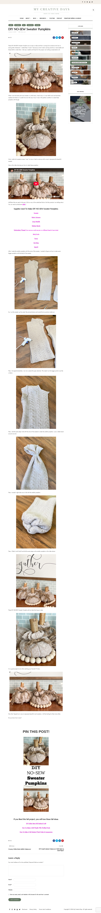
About (28, 18)
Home (22, 18)
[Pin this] (62, 37)
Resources (43, 18)
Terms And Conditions (45, 909)
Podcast (59, 18)
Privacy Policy (33, 909)
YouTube (52, 18)
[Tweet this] (57, 37)
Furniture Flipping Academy (72, 18)
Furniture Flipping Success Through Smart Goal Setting (80, 111)
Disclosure (24, 909)
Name (10, 879)
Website (10, 890)
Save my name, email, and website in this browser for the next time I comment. (29, 894)
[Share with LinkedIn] (59, 37)
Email (10, 885)
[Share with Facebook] (54, 37)
